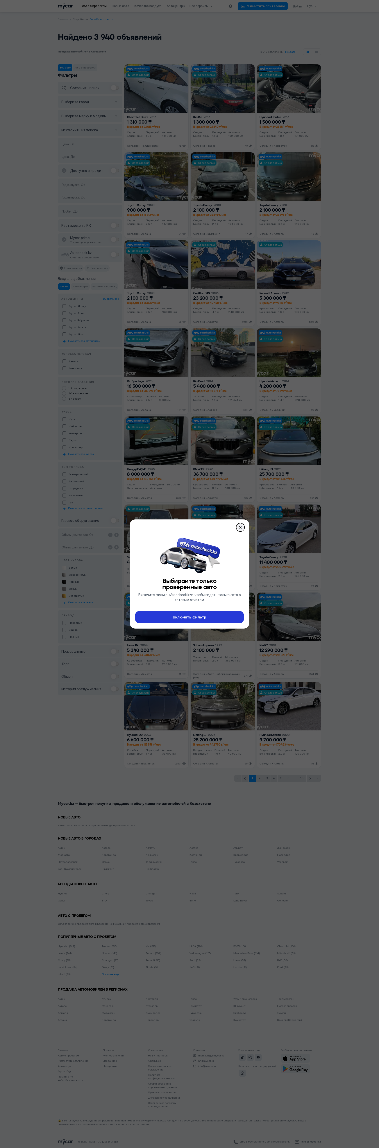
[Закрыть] (240, 527)
